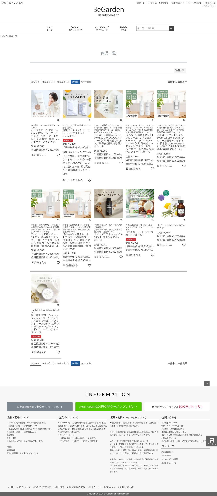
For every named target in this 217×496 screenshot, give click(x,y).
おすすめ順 (86, 82)
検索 (171, 28)
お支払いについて (68, 417)
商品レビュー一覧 (168, 463)
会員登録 (153, 3)
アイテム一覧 (102, 28)
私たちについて (75, 28)
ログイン (141, 3)
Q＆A (92, 487)
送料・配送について (18, 417)
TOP (11, 487)
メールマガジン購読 (169, 459)
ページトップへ (207, 383)
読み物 (123, 28)
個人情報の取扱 (77, 487)
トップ (49, 28)
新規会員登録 (167, 452)
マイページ (210, 3)
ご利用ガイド (178, 3)
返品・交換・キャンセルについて (128, 417)
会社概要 (164, 3)
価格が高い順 (63, 82)
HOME (4, 36)
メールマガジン (195, 3)
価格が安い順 (48, 82)
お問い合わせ (209, 6)
